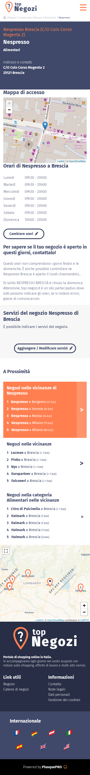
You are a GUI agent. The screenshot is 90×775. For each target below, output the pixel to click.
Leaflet (60, 161)
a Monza (27, 416)
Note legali (56, 689)
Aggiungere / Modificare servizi (43, 348)
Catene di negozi (16, 689)
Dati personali (59, 695)
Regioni (9, 684)
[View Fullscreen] (6, 551)
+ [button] (9, 103)
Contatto (54, 684)
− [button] (9, 110)
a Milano (27, 423)
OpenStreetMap (77, 161)
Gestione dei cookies (64, 700)
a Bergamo (29, 402)
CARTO (84, 620)
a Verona (27, 409)
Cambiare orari (21, 234)
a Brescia (25, 453)
